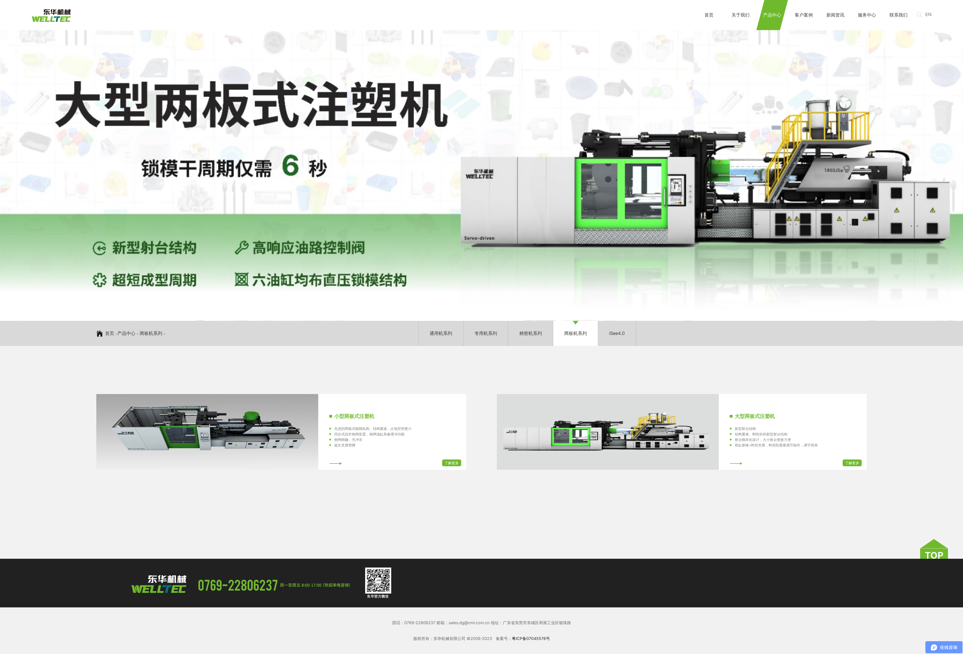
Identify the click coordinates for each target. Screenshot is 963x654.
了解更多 (452, 463)
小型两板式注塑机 (354, 416)
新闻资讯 (835, 15)
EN (928, 14)
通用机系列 (441, 333)
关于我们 (741, 15)
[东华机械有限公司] (51, 15)
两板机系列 (151, 333)
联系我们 (899, 15)
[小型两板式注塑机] (207, 432)
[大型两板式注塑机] (608, 432)
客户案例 (804, 15)
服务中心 (867, 15)
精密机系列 (530, 333)
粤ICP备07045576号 (531, 638)
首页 (708, 15)
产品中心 (772, 15)
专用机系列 (485, 333)
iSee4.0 (617, 333)
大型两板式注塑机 (755, 416)
